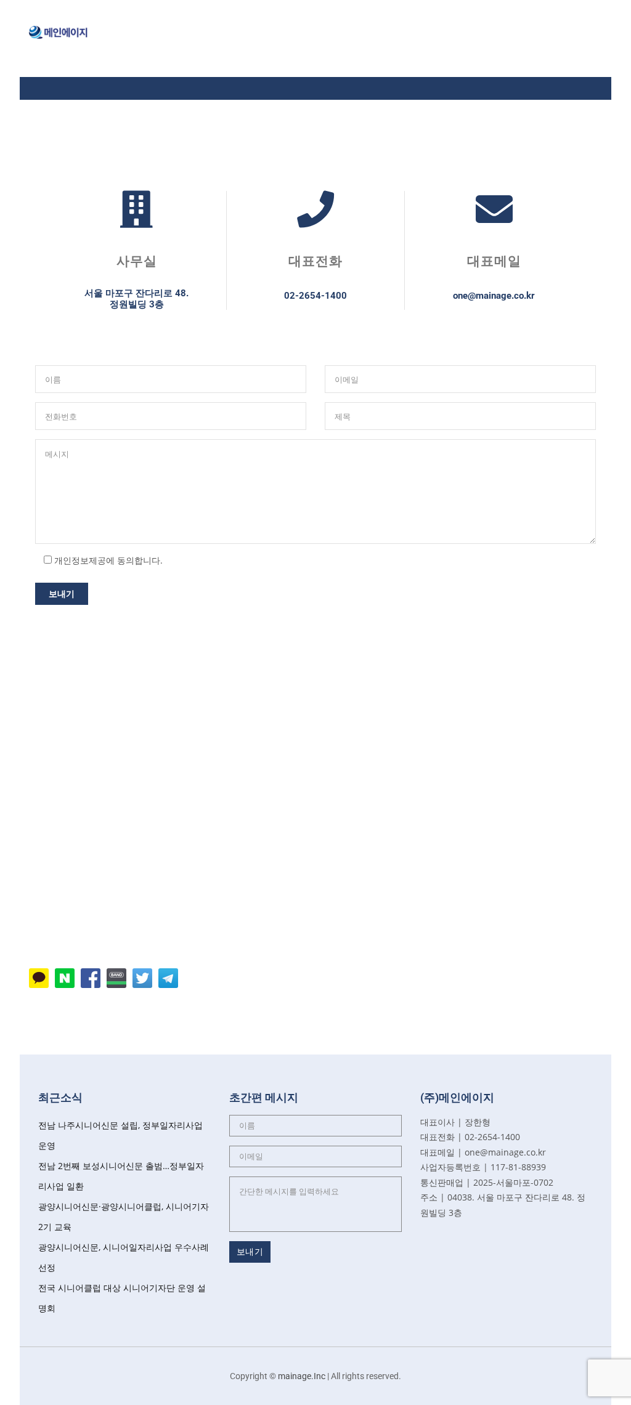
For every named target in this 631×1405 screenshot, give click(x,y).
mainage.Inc (301, 1376)
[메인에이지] (58, 35)
